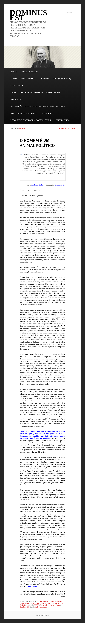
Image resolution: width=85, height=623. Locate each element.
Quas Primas (32, 586)
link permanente (41, 607)
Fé (55, 601)
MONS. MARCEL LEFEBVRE (23, 113)
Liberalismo (40, 603)
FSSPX (36, 605)
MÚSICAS (46, 113)
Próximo (71, 128)
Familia (51, 601)
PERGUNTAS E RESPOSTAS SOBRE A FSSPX (30, 120)
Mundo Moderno (51, 603)
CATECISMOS (16, 85)
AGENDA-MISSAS (30, 72)
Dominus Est (60, 185)
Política (57, 605)
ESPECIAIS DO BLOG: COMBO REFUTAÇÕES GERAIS (35, 92)
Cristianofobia (43, 601)
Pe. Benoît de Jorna (47, 605)
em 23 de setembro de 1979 (49, 460)
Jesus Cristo (30, 603)
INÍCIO (13, 72)
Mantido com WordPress (42, 615)
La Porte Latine (37, 185)
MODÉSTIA (15, 99)
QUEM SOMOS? (63, 120)
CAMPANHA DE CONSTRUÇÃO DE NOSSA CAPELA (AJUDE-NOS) (40, 78)
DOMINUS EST (28, 15)
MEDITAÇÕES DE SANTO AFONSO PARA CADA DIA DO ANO (38, 106)
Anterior (62, 128)
